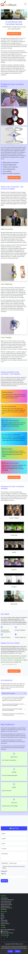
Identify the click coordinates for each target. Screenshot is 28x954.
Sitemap (3, 925)
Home (2, 914)
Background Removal (6, 908)
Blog (2, 918)
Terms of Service (14, 866)
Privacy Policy (4, 922)
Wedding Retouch (5, 906)
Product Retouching (6, 901)
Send (5, 881)
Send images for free (7, 933)
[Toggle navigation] (25, 4)
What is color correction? (8, 693)
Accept (10, 951)
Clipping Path (4, 898)
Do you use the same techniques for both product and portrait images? (13, 704)
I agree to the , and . (13, 867)
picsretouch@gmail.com (8, 929)
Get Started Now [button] (13, 34)
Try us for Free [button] (13, 177)
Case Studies (4, 920)
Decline (17, 951)
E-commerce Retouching (7, 899)
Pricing (2, 917)
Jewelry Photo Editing (6, 904)
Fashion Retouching (6, 903)
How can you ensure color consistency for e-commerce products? (13, 714)
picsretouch (5, 931)
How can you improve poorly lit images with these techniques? (12, 709)
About (2, 915)
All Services (4, 909)
